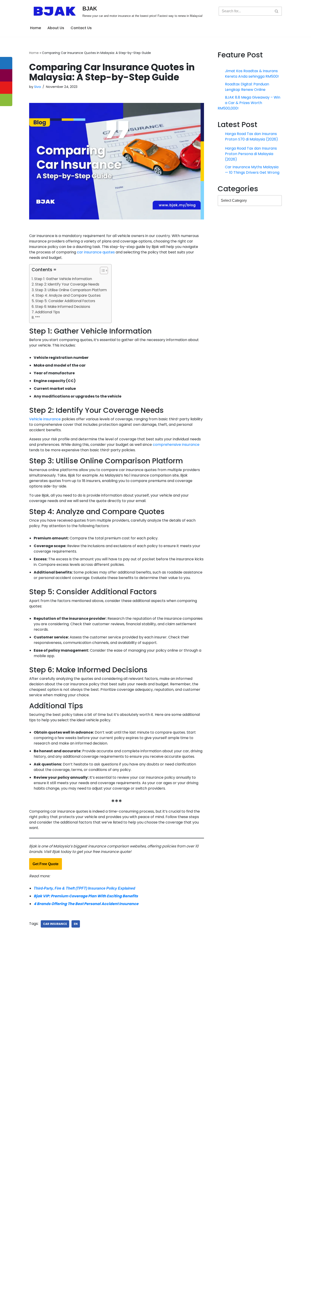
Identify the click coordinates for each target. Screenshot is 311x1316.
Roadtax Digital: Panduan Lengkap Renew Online (247, 88)
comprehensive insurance (176, 444)
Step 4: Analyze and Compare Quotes (68, 295)
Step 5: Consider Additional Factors (65, 300)
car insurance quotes (96, 252)
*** (37, 317)
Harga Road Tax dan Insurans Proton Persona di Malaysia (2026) (251, 156)
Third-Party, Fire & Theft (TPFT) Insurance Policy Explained (84, 888)
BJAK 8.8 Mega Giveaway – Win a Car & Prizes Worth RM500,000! (252, 105)
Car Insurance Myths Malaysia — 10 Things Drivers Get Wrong (252, 172)
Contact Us (81, 28)
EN (76, 924)
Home (35, 28)
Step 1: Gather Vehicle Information (63, 278)
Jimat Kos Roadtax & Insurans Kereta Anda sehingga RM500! (252, 73)
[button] (102, 271)
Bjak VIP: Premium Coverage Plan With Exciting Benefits (86, 896)
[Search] (277, 11)
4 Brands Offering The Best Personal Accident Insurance (86, 903)
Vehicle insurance (45, 419)
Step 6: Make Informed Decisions (62, 306)
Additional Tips (47, 312)
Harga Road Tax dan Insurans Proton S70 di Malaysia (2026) (251, 139)
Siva (37, 86)
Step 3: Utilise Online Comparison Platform (71, 290)
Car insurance (55, 924)
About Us (55, 28)
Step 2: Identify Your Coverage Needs (67, 284)
